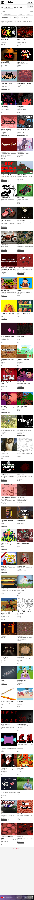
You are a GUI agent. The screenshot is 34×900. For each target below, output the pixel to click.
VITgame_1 (19, 771)
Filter (31, 6)
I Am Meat (20, 701)
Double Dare (4, 794)
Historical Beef (5, 152)
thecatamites (4, 41)
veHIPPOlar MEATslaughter (25, 791)
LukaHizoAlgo (4, 65)
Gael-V (18, 703)
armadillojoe (4, 477)
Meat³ (2, 680)
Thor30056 (20, 727)
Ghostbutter (4, 86)
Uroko (18, 339)
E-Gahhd (19, 223)
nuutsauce (3, 293)
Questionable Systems (6, 155)
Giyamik (19, 569)
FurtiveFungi (20, 839)
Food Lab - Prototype (23, 129)
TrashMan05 (4, 771)
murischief (3, 272)
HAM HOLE (20, 62)
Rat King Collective (21, 109)
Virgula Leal (3, 132)
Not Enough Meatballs (7, 175)
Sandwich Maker (5, 589)
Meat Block (20, 768)
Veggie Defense (5, 543)
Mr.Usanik (19, 200)
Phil (2, 316)
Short (28, 14)
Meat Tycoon (20, 474)
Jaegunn (3, 362)
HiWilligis (3, 637)
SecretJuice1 (4, 386)
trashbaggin (3, 432)
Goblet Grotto (4, 39)
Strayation (20, 152)
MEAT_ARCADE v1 (6, 724)
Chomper (19, 245)
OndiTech (19, 660)
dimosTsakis (20, 362)
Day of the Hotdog (22, 406)
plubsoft (19, 544)
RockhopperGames (21, 639)
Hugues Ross (20, 407)
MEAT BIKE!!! (4, 245)
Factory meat (4, 791)
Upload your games (27, 21)
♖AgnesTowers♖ (5, 616)
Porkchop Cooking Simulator (6, 221)
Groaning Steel (21, 39)
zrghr (18, 316)
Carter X (19, 270)
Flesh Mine (4, 768)
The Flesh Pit (4, 106)
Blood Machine (20, 155)
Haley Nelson (20, 748)
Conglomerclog (21, 724)
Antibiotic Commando (23, 543)
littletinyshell (4, 455)
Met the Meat (21, 566)
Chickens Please (5, 474)
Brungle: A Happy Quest (7, 701)
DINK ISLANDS (21, 175)
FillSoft (19, 293)
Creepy (15, 17)
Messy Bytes (20, 385)
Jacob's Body (20, 267)
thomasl (3, 681)
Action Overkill (21, 520)
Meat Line (3, 636)
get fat (19, 290)
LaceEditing (3, 816)
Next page (16, 848)
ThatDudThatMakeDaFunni (7, 727)
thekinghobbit (20, 477)
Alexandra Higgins (5, 339)
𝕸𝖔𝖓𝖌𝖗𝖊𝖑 (19, 65)
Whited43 (19, 592)
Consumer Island (5, 813)
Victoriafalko (20, 683)
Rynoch (2, 200)
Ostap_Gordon (20, 523)
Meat (2, 747)
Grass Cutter (20, 197)
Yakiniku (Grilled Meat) (7, 520)
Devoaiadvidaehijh (21, 500)
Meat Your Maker (22, 382)
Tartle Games (4, 178)
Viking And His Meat (23, 359)
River (2, 704)
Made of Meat (21, 220)
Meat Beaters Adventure (7, 359)
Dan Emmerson (20, 248)
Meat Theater (4, 452)
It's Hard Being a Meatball (24, 83)
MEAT (19, 747)
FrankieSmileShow (5, 109)
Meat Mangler (21, 813)
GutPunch (3, 406)
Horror (20, 14)
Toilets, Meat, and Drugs (7, 336)
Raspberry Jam (20, 132)
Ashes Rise (4, 429)
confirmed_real (4, 841)
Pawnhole (20, 429)
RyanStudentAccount (22, 794)
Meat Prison (20, 336)
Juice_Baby (3, 660)
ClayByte (3, 750)
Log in (30, 2)
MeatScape (20, 836)
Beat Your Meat (5, 290)
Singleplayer (5, 17)
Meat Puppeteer (5, 197)
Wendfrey (3, 409)
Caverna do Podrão (6, 129)
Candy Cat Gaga (5, 566)
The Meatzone (21, 497)
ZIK (18, 178)
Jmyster (2, 592)
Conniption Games (21, 455)
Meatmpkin (20, 657)
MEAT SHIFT (20, 106)
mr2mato (19, 816)
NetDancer (3, 569)
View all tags (24, 17)
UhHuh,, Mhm (4, 248)
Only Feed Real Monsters (24, 452)
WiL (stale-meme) (21, 432)
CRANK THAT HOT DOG (7, 313)
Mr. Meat (3, 62)
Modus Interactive (21, 42)
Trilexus (2, 546)
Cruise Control (5, 657)
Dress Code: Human (6, 83)
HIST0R (2, 225)
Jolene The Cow (21, 680)
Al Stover (3, 502)
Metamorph (20, 636)
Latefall (2, 523)
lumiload (19, 616)
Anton (18, 86)
